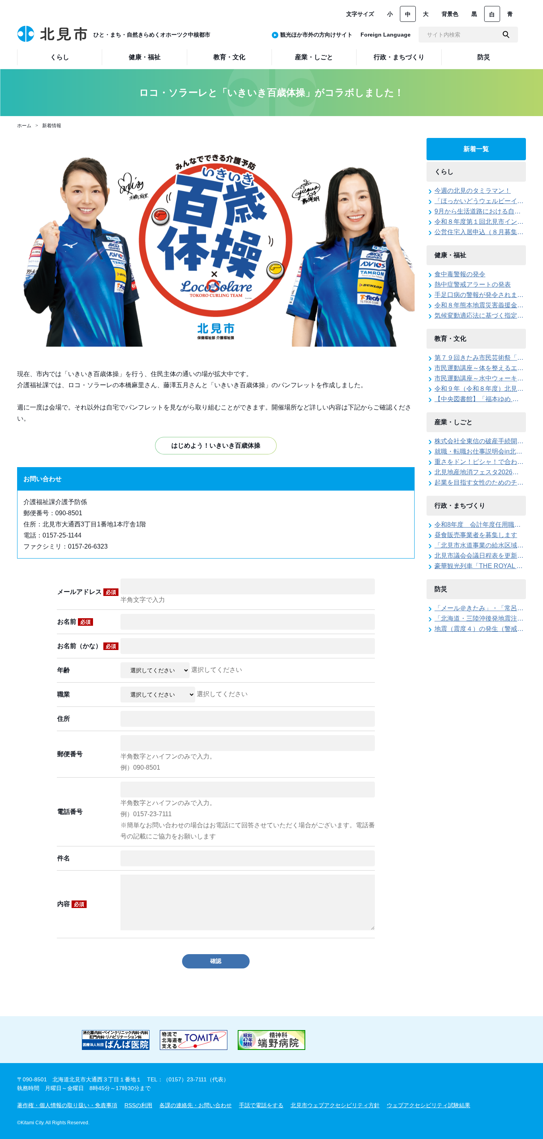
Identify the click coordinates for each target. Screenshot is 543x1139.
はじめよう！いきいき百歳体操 (215, 445)
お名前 (74, 621)
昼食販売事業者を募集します (475, 535)
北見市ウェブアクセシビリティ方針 (335, 1105)
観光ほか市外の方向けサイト (316, 34)
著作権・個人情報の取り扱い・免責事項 (67, 1105)
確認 (215, 961)
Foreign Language (386, 34)
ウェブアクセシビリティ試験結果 (428, 1105)
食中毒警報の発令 (459, 274)
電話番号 (70, 811)
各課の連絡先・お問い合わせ (195, 1105)
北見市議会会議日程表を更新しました (488, 555)
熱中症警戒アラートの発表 (472, 284)
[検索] (506, 35)
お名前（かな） (86, 645)
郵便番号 (70, 754)
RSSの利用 (138, 1105)
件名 (63, 858)
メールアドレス (86, 591)
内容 (70, 903)
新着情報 (51, 125)
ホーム (24, 125)
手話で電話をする (261, 1105)
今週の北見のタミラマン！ (472, 190)
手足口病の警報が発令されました (482, 294)
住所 (63, 718)
